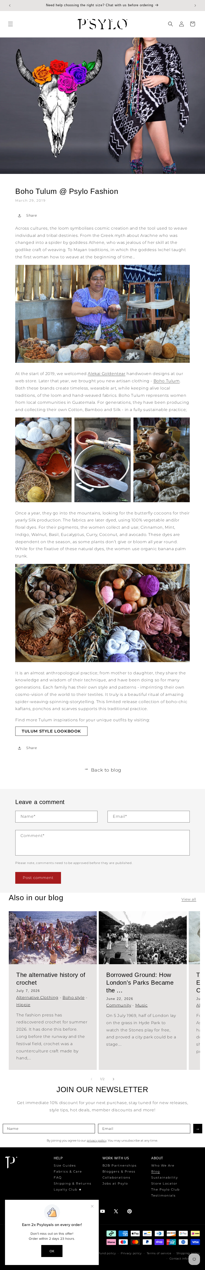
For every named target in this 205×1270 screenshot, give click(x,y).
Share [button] (31, 215)
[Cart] (192, 23)
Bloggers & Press (119, 1171)
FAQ (58, 1177)
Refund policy (105, 1253)
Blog (155, 1171)
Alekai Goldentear (106, 373)
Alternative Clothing (37, 997)
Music (141, 1005)
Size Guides (65, 1165)
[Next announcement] (195, 5)
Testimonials (163, 1195)
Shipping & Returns (73, 1183)
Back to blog (102, 770)
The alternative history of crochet (51, 978)
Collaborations (116, 1177)
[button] (10, 23)
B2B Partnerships (119, 1165)
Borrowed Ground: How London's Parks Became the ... (140, 982)
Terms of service (159, 1253)
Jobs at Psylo (115, 1183)
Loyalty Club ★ (68, 1189)
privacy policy (96, 1140)
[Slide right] (113, 1079)
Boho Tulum (167, 381)
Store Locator (164, 1183)
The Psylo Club (165, 1189)
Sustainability (164, 1177)
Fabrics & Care (68, 1171)
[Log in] (181, 23)
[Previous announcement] (9, 5)
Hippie (23, 1004)
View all (189, 899)
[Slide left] (91, 1079)
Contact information (185, 1258)
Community (118, 1005)
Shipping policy (188, 1253)
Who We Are (162, 1165)
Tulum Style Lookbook (51, 731)
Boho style (73, 997)
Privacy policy (131, 1253)
